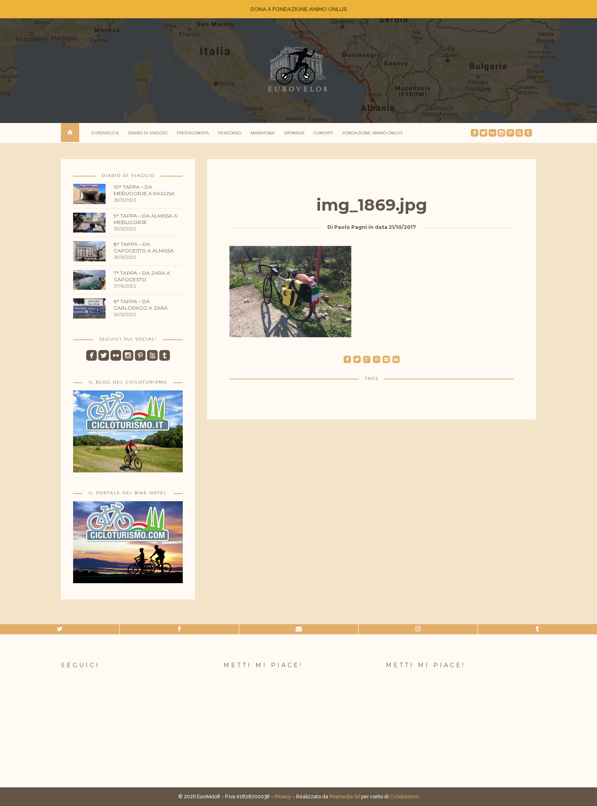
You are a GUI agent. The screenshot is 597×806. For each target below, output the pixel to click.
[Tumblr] (537, 629)
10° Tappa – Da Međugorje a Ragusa (144, 190)
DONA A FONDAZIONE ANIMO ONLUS (299, 9)
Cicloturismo (404, 797)
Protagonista (193, 133)
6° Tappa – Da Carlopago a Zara (141, 304)
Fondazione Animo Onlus (372, 133)
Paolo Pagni (350, 227)
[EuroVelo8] (298, 69)
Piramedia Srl (344, 797)
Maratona (263, 133)
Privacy (283, 797)
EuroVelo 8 (105, 133)
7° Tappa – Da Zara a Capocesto (142, 276)
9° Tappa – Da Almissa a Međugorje (145, 219)
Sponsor (294, 133)
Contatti (323, 133)
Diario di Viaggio (147, 133)
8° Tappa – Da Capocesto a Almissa (144, 247)
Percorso (229, 133)
